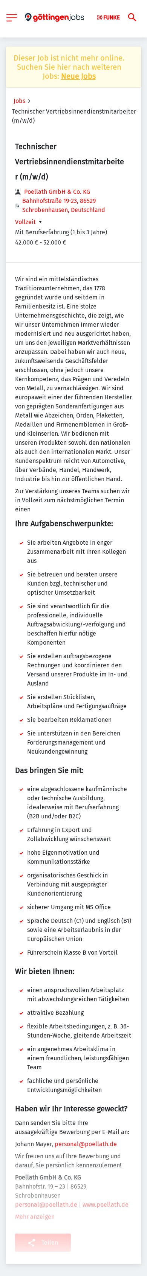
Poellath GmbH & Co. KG (57, 191)
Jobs (19, 100)
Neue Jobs (78, 76)
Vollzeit (25, 222)
